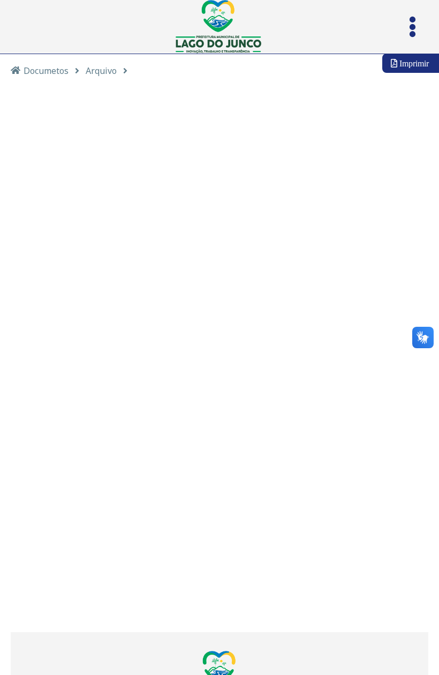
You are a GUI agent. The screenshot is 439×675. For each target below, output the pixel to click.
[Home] (15, 70)
